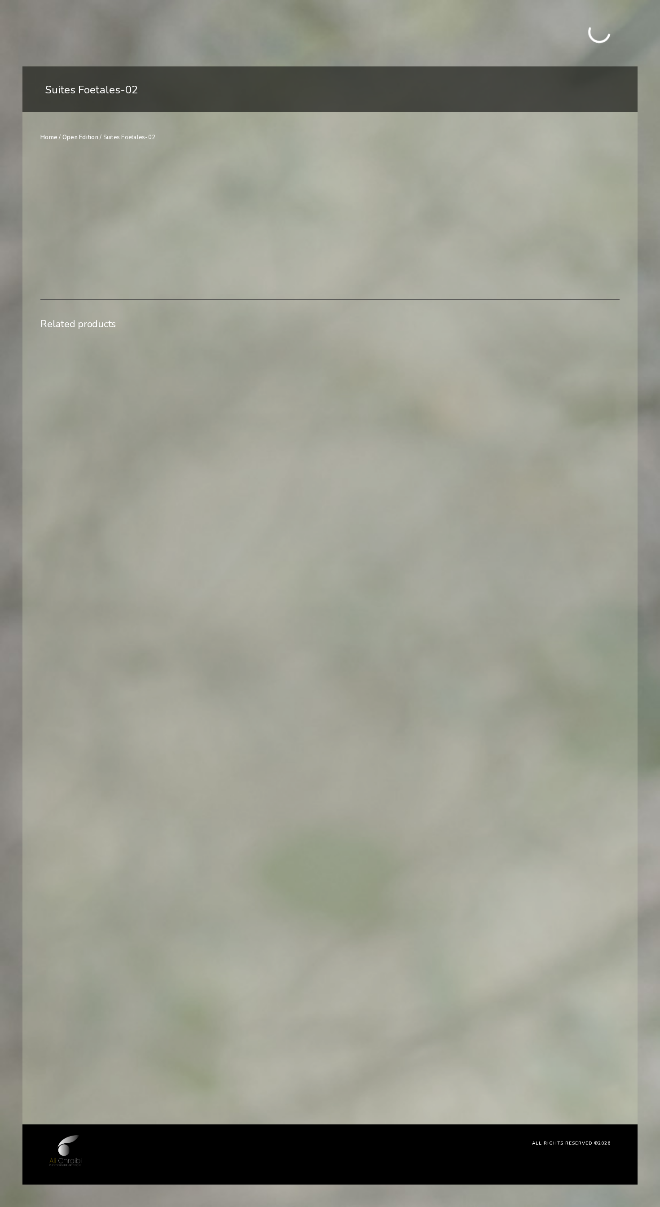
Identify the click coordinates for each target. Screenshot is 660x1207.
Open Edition (80, 137)
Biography (255, 32)
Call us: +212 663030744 (575, 37)
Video (221, 32)
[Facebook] (576, 28)
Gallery (152, 32)
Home (122, 32)
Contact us (297, 32)
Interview (187, 32)
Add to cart (495, 210)
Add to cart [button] (112, 1066)
